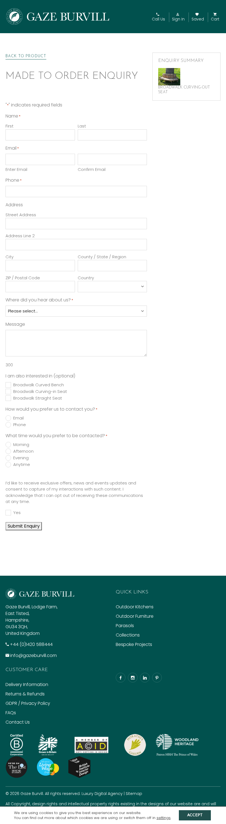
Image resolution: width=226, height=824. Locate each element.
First (10, 126)
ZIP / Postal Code (23, 278)
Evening (21, 458)
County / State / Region (102, 257)
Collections (128, 635)
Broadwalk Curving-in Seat (40, 391)
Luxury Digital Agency (102, 793)
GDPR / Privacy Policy (28, 703)
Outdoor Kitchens (135, 607)
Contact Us (18, 722)
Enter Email (16, 169)
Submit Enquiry (24, 526)
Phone (19, 424)
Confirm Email (92, 169)
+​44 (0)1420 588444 (31, 644)
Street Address (21, 215)
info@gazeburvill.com (33, 655)
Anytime (21, 464)
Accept (195, 815)
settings (164, 817)
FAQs (11, 713)
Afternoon (23, 451)
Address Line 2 (20, 236)
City (10, 257)
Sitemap (134, 793)
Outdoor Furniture (135, 616)
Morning (21, 444)
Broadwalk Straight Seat (37, 398)
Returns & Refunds (25, 694)
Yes (17, 512)
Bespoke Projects (134, 644)
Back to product (26, 56)
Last (82, 126)
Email (18, 418)
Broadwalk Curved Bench (38, 385)
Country (86, 278)
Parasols (125, 625)
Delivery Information (27, 684)
